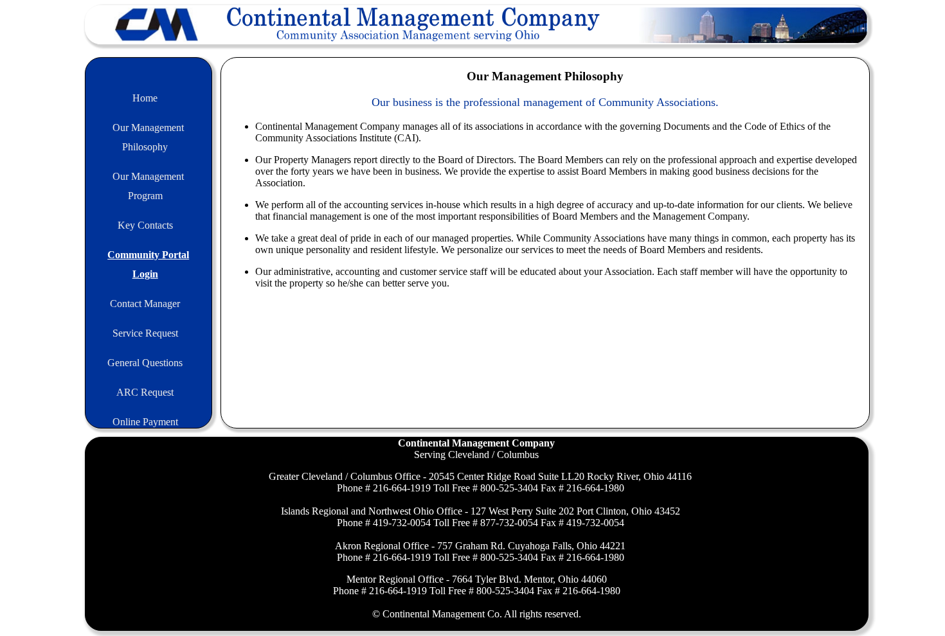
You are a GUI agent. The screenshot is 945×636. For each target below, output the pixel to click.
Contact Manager (145, 303)
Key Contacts (145, 225)
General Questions (145, 362)
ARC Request (145, 392)
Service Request (145, 333)
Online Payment (145, 421)
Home (145, 98)
